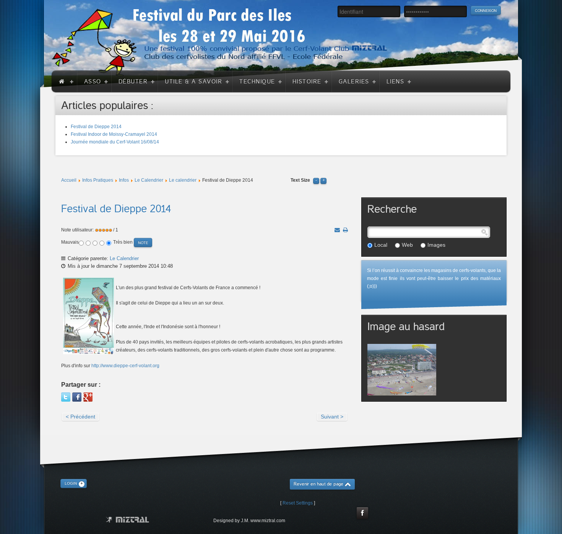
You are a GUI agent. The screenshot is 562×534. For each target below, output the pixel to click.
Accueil (68, 180)
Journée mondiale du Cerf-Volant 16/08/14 (115, 142)
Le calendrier (183, 180)
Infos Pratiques (97, 180)
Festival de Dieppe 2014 (96, 126)
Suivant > (332, 417)
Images (436, 245)
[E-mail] (337, 230)
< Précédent (80, 417)
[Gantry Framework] (127, 520)
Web (407, 245)
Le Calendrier (149, 180)
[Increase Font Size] (323, 180)
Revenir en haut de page (318, 484)
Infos (124, 180)
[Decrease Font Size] (316, 180)
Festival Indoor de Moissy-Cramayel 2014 (114, 134)
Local (380, 245)
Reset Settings (298, 503)
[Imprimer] (345, 230)
